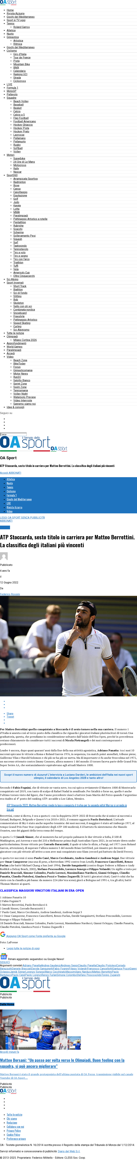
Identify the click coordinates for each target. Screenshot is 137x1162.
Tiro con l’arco (21, 259)
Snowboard (20, 313)
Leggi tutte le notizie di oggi (23, 948)
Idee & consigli (15, 407)
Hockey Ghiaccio (23, 124)
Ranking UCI (20, 74)
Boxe (16, 185)
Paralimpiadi (20, 215)
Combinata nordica (24, 309)
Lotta (16, 209)
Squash (17, 239)
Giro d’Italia (19, 54)
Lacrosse (18, 134)
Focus (17, 367)
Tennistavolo (20, 249)
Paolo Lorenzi (33, 975)
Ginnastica (13, 37)
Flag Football (21, 118)
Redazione (12, 1123)
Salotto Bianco (21, 380)
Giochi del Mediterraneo (21, 16)
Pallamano (19, 138)
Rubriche (18, 225)
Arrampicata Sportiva (25, 178)
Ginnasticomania (22, 370)
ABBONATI (15, 472)
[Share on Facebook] (72, 701)
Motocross (19, 165)
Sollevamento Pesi (24, 235)
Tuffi (15, 265)
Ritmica (17, 44)
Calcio (17, 111)
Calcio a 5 (19, 114)
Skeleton (18, 303)
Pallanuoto (19, 141)
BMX (16, 67)
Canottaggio (20, 192)
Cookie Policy (13, 1135)
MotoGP (11, 91)
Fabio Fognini (61, 968)
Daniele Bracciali (21, 968)
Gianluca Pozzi (121, 968)
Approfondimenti (16, 343)
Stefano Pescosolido (89, 975)
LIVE (9, 84)
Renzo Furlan (49, 975)
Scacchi (17, 229)
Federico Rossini (10, 594)
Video (10, 356)
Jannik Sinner (17, 971)
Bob (15, 299)
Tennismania (20, 390)
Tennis (10, 23)
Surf (15, 242)
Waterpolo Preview (24, 397)
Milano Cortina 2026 (25, 340)
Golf (15, 198)
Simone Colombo (67, 975)
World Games (14, 346)
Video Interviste (22, 400)
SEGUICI (5, 962)
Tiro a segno (20, 255)
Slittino (17, 296)
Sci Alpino (12, 279)
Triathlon (18, 262)
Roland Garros (21, 27)
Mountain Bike (21, 64)
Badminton (19, 182)
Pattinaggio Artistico (25, 319)
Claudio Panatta (87, 965)
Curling (17, 326)
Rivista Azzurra (15, 13)
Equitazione (20, 195)
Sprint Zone (20, 383)
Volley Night (20, 393)
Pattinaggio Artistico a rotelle (30, 219)
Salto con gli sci (22, 306)
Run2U (17, 377)
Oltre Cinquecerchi (24, 276)
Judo (16, 202)
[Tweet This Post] (72, 704)
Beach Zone (20, 360)
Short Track (19, 286)
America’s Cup (21, 272)
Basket (17, 108)
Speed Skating (21, 323)
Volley (17, 151)
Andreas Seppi (69, 965)
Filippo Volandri (78, 968)
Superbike (19, 158)
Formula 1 (12, 87)
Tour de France (22, 57)
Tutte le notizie (15, 333)
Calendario (19, 71)
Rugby (17, 144)
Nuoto (10, 33)
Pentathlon (19, 222)
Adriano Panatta (32, 965)
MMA (16, 212)
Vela (16, 269)
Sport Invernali (15, 282)
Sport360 (12, 175)
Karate (17, 205)
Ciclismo (12, 50)
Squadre (11, 97)
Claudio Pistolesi (106, 965)
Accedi (11, 353)
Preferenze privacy (16, 1139)
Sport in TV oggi (16, 20)
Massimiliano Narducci (79, 971)
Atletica (11, 30)
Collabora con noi (15, 1127)
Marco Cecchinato (55, 971)
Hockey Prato (21, 131)
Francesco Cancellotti (99, 968)
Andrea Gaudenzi (51, 965)
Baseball (18, 104)
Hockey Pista (21, 128)
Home (10, 10)
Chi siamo (12, 1119)
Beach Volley (21, 101)
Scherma (18, 232)
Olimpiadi (12, 336)
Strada (17, 77)
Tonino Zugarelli (111, 975)
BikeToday (19, 363)
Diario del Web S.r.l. (69, 1151)
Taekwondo (20, 245)
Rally (16, 168)
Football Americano (24, 121)
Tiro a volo (19, 252)
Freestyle (19, 316)
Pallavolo (12, 94)
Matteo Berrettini (102, 971)
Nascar (17, 171)
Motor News (20, 373)
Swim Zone (20, 387)
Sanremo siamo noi (24, 403)
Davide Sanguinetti (42, 968)
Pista (16, 61)
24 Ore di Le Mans (24, 161)
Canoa (17, 188)
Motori (10, 155)
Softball (18, 148)
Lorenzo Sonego (35, 971)
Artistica (18, 40)
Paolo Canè (18, 975)
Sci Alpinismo (21, 329)
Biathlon (18, 289)
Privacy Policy (14, 1131)
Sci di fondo (20, 292)
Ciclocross (19, 81)
